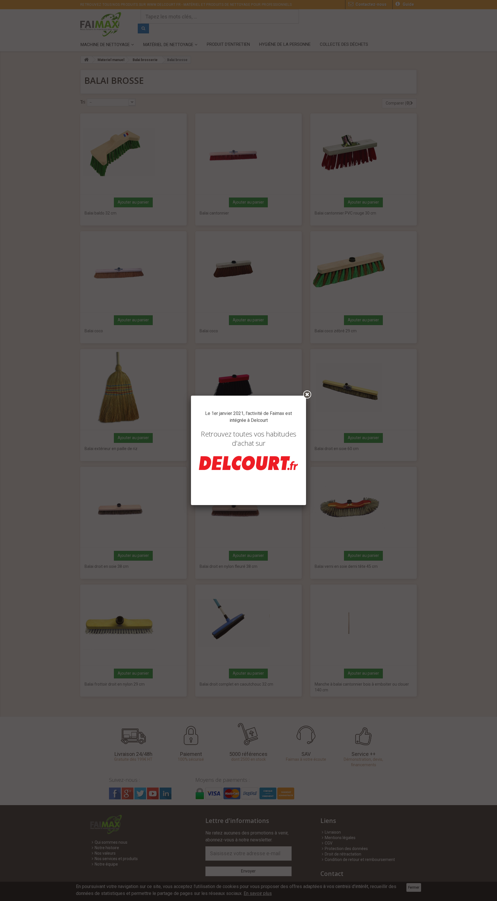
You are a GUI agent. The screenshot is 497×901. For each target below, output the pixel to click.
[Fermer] (307, 394)
